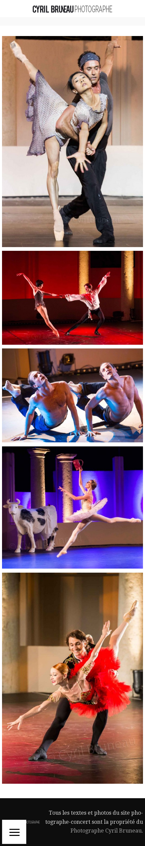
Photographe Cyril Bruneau (106, 830)
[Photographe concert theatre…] (72, 8)
